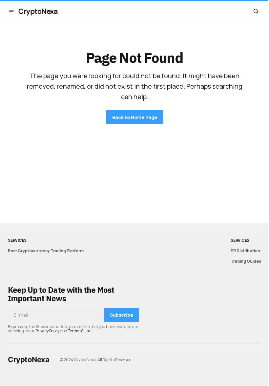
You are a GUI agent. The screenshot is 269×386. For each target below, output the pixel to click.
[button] (12, 11)
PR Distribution (245, 251)
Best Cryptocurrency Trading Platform (46, 251)
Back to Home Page (134, 117)
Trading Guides (246, 261)
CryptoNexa (38, 11)
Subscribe (121, 315)
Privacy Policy (47, 331)
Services (17, 240)
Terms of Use (79, 331)
